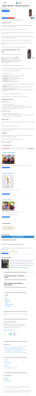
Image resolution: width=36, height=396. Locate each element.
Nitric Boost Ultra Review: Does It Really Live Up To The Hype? (15, 352)
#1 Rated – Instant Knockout (8, 152)
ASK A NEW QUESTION (5, 253)
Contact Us (6, 298)
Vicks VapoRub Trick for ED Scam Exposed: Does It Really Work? (15, 349)
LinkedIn (20, 267)
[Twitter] (33, 17)
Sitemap (6, 365)
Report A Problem (6, 378)
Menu (5, 2)
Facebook (17, 267)
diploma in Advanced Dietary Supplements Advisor (24, 261)
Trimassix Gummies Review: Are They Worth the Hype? (14, 350)
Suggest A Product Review (8, 380)
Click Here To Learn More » (6, 167)
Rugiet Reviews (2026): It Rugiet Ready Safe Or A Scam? (14, 348)
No (16, 251)
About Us (6, 297)
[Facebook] (31, 17)
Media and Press (7, 366)
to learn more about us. (9, 329)
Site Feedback (6, 379)
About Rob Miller (7, 386)
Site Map (27, 386)
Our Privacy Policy (13, 386)
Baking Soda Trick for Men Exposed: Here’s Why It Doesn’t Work (15, 346)
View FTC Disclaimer (21, 386)
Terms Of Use (7, 301)
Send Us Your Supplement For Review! (11, 367)
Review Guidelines (8, 305)
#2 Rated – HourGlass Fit (7, 173)
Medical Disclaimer (8, 300)
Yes (13, 251)
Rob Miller (5, 7)
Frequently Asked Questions (9, 304)
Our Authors (7, 303)
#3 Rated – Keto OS (6, 199)
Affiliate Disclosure (8, 362)
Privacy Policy (7, 363)
